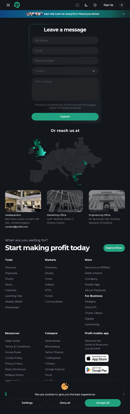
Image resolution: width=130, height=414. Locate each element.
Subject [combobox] (40, 70)
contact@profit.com (16, 226)
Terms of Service (71, 107)
